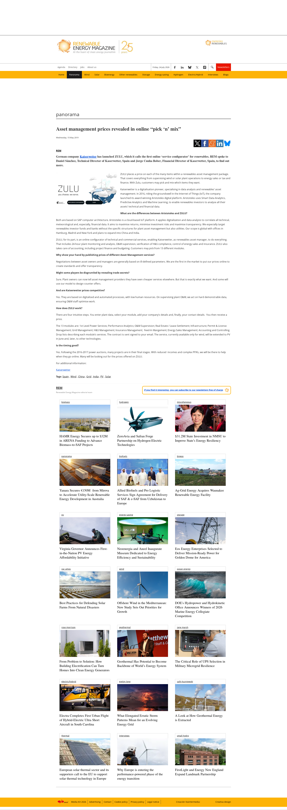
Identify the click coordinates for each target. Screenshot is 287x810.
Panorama (74, 74)
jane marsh (182, 627)
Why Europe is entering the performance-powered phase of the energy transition (140, 773)
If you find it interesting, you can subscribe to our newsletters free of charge (183, 390)
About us (91, 67)
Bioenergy (109, 74)
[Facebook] (174, 67)
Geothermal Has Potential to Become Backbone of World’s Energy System (142, 663)
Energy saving (162, 74)
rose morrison (68, 627)
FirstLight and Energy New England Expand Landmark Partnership (199, 771)
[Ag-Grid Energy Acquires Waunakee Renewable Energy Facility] (200, 473)
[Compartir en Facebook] (205, 143)
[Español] (216, 42)
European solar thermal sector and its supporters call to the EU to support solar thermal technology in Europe (84, 773)
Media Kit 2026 (78, 801)
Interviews (213, 74)
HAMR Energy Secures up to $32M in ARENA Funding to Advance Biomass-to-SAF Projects (83, 440)
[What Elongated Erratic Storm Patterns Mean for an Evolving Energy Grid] (142, 699)
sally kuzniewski (185, 681)
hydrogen (124, 402)
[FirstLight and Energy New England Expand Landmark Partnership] (200, 758)
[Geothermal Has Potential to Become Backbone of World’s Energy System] (142, 647)
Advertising (95, 801)
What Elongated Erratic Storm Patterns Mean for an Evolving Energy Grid (137, 719)
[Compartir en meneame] (212, 143)
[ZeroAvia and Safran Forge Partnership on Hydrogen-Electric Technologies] (142, 423)
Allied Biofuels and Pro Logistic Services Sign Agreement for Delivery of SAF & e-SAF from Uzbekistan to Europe (142, 496)
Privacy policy (137, 801)
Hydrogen (178, 74)
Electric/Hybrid (195, 74)
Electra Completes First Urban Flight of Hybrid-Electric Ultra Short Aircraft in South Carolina (84, 719)
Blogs (226, 74)
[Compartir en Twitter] (197, 143)
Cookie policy (121, 801)
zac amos (66, 569)
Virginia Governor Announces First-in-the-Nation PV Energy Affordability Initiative (83, 552)
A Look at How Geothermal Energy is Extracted (199, 717)
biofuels (123, 456)
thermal (65, 735)
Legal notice (153, 801)
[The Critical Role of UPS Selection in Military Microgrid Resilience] (200, 647)
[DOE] (200, 589)
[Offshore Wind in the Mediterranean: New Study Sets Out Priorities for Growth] (142, 591)
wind (121, 569)
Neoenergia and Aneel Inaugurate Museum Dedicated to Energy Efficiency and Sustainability (139, 552)
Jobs (82, 67)
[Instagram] (204, 67)
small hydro (183, 735)
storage (180, 514)
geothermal (125, 627)
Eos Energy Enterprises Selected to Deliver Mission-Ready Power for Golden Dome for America (198, 552)
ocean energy (183, 569)
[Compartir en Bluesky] (227, 143)
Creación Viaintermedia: (188, 801)
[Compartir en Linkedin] (219, 143)
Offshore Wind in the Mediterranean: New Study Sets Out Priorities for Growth (142, 607)
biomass (65, 402)
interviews (124, 735)
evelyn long (124, 681)
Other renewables (128, 74)
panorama (66, 456)
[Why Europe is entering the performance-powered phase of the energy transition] (142, 755)
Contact (107, 801)
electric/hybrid (68, 681)
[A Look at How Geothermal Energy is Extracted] (200, 703)
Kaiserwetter (88, 156)
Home (61, 74)
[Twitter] (197, 67)
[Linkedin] (182, 67)
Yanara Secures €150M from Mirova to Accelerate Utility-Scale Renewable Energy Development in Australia (84, 494)
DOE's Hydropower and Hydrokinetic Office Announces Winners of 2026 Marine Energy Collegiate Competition (200, 609)
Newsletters (223, 67)
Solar (97, 74)
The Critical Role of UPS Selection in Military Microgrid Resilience (200, 663)
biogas (180, 456)
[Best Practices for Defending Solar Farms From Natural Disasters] (84, 589)
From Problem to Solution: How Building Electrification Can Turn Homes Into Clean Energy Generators (84, 665)
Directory (72, 67)
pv (62, 514)
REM (58, 150)
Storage (146, 74)
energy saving (126, 514)
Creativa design (223, 801)
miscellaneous (184, 402)
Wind (87, 74)
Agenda (61, 67)
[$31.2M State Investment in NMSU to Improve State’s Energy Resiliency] (200, 423)
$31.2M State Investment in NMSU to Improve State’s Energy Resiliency (200, 438)
